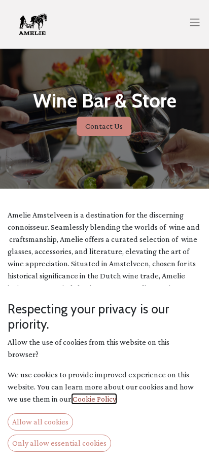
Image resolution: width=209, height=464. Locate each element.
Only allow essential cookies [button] (59, 443)
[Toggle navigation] (194, 22)
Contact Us (104, 126)
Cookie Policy (94, 399)
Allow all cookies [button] (40, 421)
